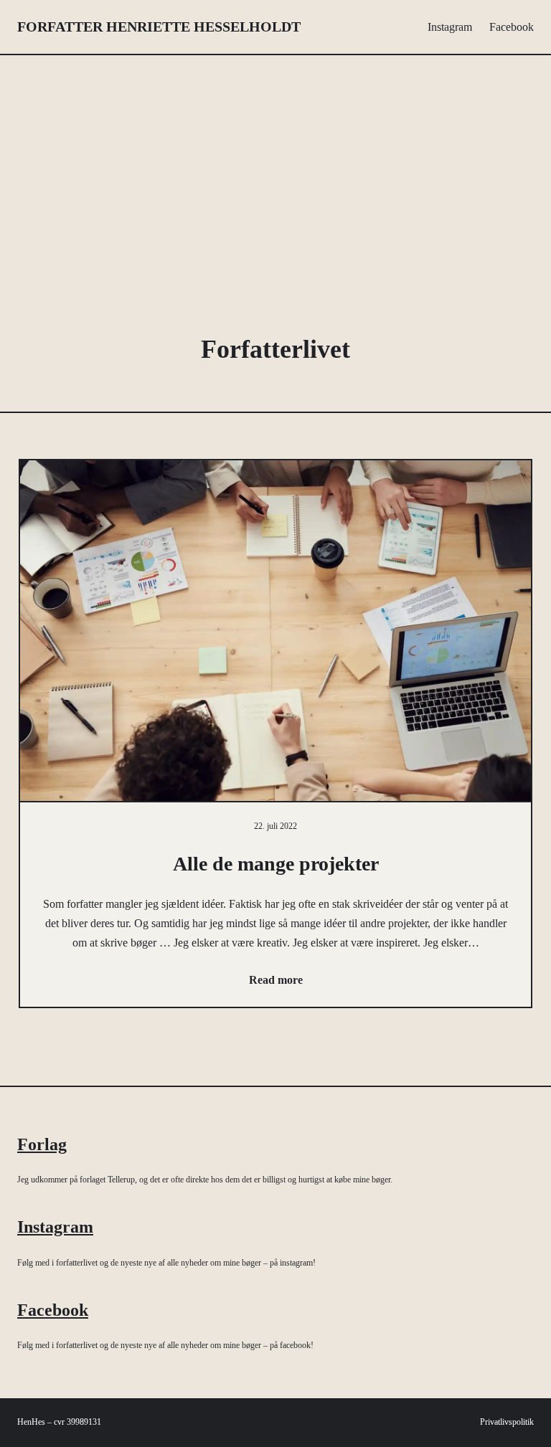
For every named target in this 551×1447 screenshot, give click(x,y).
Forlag (42, 1144)
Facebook (52, 1310)
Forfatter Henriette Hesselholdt (159, 26)
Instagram (55, 1227)
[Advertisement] (276, 180)
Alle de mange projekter (276, 864)
